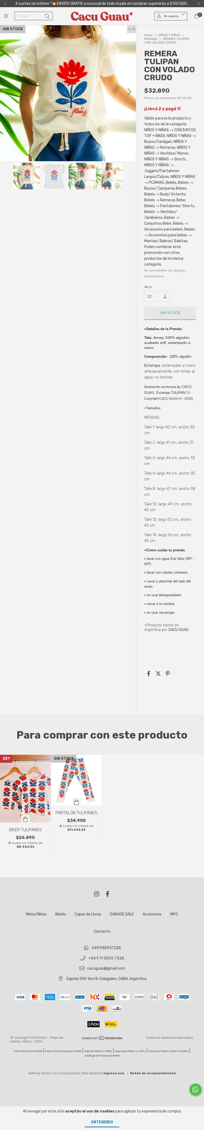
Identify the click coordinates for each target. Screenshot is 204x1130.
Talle (148, 287)
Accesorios (152, 914)
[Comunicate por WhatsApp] (195, 1089)
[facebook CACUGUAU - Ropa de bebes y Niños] (108, 894)
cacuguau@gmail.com (106, 968)
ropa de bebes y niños (98, 1051)
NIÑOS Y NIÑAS (169, 35)
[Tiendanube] (102, 1039)
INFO (174, 914)
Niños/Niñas (36, 914)
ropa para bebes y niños (130, 1051)
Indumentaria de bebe (28, 1051)
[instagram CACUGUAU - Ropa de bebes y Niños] (97, 894)
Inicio (148, 35)
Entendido (102, 1122)
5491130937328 (106, 948)
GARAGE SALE (122, 914)
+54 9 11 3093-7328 (106, 958)
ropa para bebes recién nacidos (168, 1051)
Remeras (150, 39)
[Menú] (9, 16)
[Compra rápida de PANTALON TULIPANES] (76, 801)
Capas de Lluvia (88, 914)
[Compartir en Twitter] (158, 673)
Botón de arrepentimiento (153, 1073)
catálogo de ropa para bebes (102, 1055)
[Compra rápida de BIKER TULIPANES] (25, 818)
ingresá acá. (114, 1073)
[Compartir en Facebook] (148, 673)
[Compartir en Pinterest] (167, 673)
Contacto (102, 931)
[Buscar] (47, 16)
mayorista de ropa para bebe (63, 1051)
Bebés (60, 914)
